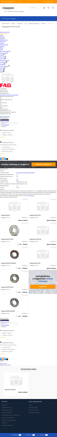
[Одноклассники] (3, 159)
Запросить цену (5, 120)
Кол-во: (3, 123)
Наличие (2, 68)
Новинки (30, 405)
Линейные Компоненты (7, 412)
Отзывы (2, 64)
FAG (1, 107)
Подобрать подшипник (43, 164)
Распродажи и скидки (33, 410)
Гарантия (31, 195)
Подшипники (4, 405)
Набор (1, 55)
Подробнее (2, 137)
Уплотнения (4, 422)
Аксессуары (3, 62)
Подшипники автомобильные (8, 417)
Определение (11, 1)
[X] (7, 159)
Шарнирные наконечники (7, 425)
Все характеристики (5, 116)
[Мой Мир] (5, 159)
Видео (1, 71)
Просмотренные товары (28, 369)
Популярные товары (32, 407)
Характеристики (4, 60)
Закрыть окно (3, 363)
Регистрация (50, 1)
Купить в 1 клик (5, 121)
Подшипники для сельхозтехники (9, 420)
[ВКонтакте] (1, 159)
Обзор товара (3, 53)
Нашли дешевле (5, 124)
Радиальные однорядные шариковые (9, 94)
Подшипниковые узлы (7, 407)
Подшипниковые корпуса (7, 410)
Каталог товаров (10, 18)
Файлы (1, 69)
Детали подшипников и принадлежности (11, 415)
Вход (44, 1)
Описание (2, 58)
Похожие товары (4, 66)
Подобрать (42, 286)
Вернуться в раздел (5, 51)
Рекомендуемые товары (33, 412)
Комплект (2, 56)
